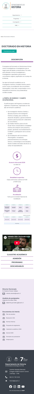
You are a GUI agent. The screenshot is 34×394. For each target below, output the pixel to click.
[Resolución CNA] (3, 318)
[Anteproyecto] (3, 339)
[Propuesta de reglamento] (3, 325)
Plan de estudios (10, 314)
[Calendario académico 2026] (3, 329)
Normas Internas (10, 321)
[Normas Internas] (3, 322)
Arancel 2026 (9, 333)
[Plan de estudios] (3, 314)
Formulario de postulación (13, 336)
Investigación (16, 22)
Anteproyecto (10, 339)
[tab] (17, 60)
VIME (16, 25)
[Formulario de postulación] (3, 336)
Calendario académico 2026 (13, 329)
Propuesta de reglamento (13, 325)
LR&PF (23, 390)
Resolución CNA (10, 318)
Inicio (2, 36)
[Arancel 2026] (3, 333)
